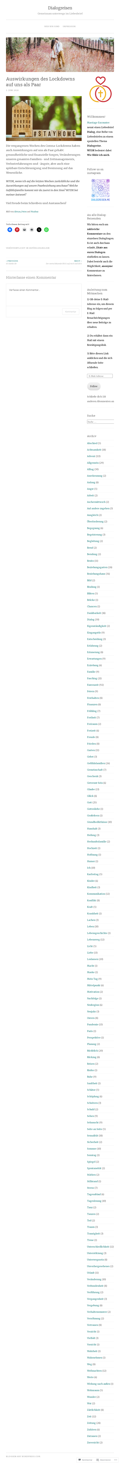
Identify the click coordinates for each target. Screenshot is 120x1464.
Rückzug (91, 1057)
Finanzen (92, 704)
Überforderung (95, 521)
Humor (91, 861)
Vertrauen (92, 1325)
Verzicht (91, 1331)
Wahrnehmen (94, 1357)
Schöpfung (93, 1096)
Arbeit (90, 495)
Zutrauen (92, 1436)
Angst (90, 489)
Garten (91, 750)
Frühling (92, 711)
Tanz (90, 1207)
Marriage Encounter (98, 122)
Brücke (91, 600)
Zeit (89, 1416)
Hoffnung (92, 854)
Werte (90, 1377)
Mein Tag (92, 979)
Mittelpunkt (93, 985)
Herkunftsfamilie (96, 841)
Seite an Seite (94, 1129)
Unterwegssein (95, 1259)
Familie (91, 671)
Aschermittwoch (96, 502)
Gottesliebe (93, 809)
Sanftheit (92, 1083)
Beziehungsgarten (97, 567)
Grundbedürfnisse (97, 822)
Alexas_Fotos (20, 211)
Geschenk (92, 776)
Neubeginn (93, 1005)
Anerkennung (94, 475)
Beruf (90, 547)
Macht (90, 965)
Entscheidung (94, 639)
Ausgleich (92, 515)
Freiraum (92, 724)
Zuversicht (93, 1442)
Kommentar (70, 311)
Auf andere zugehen (98, 508)
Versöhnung (93, 1318)
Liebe (90, 952)
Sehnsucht (93, 1122)
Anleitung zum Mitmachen (97, 291)
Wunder (91, 1397)
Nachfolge (92, 998)
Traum (91, 1227)
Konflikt (91, 900)
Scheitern (92, 1103)
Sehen (90, 1116)
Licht (90, 946)
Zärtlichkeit (93, 1410)
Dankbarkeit (94, 613)
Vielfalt (91, 1338)
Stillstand (92, 1181)
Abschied (92, 443)
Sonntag (91, 1155)
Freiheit (91, 717)
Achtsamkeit (94, 449)
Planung (91, 1044)
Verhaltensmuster (97, 1312)
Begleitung (93, 541)
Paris (90, 1031)
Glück (90, 796)
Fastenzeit (93, 685)
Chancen (92, 606)
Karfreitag (93, 874)
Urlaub (90, 1272)
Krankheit (92, 913)
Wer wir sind (52, 26)
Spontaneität (94, 1168)
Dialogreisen (60, 7)
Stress (90, 1187)
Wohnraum (93, 1390)
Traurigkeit (93, 1233)
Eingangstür (94, 632)
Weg (89, 1364)
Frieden (91, 743)
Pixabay (34, 211)
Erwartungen (94, 658)
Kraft (90, 907)
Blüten (90, 593)
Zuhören (91, 1429)
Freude (91, 737)
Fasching (92, 678)
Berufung (92, 554)
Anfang (91, 482)
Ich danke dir (12, 262)
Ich (89, 867)
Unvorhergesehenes (98, 1266)
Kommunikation (96, 893)
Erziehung (92, 665)
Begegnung (93, 528)
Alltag (90, 469)
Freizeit (91, 730)
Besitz (90, 560)
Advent (91, 456)
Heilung (91, 835)
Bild (89, 580)
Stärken (91, 1174)
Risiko (90, 1070)
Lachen (91, 920)
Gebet (90, 756)
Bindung (91, 587)
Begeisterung (94, 534)
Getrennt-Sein (95, 783)
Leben (90, 926)
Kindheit (92, 887)
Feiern (90, 691)
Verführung (93, 1292)
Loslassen (92, 959)
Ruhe (90, 1076)
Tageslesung (94, 1201)
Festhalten (93, 698)
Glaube (91, 789)
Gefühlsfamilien (39, 248)
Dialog (90, 619)
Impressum (69, 26)
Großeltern (93, 815)
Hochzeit (92, 848)
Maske (91, 972)
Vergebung (93, 1305)
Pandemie (92, 1024)
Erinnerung (93, 652)
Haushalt (92, 828)
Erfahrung (92, 645)
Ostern (91, 1018)
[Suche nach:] (101, 421)
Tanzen (91, 1214)
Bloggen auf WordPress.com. (23, 1456)
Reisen (91, 1063)
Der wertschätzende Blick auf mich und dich (64, 262)
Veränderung (94, 1279)
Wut (89, 1403)
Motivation (93, 991)
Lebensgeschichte (97, 933)
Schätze (91, 1089)
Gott (89, 802)
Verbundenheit (95, 1285)
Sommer (91, 1148)
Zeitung (91, 1423)
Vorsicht (91, 1344)
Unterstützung (95, 1253)
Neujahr (91, 1011)
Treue (90, 1240)
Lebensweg (93, 939)
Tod (89, 1220)
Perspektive (94, 1037)
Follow (93, 386)
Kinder (91, 881)
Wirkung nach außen (98, 1383)
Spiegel (91, 1161)
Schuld (91, 1109)
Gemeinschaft (95, 769)
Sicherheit (92, 1142)
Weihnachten (94, 1370)
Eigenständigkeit (96, 626)
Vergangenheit (95, 1299)
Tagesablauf (94, 1194)
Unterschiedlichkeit (98, 1246)
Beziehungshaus (96, 573)
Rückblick (92, 1050)
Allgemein (93, 462)
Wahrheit (92, 1351)
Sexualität (92, 1135)
